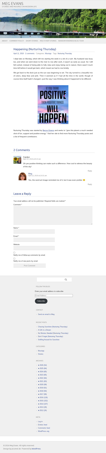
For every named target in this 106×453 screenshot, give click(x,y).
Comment (17, 205)
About (4, 41)
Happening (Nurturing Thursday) (34, 49)
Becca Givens (48, 130)
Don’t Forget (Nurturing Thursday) (50, 336)
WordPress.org (43, 431)
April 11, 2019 (18, 53)
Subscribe (41, 301)
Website (16, 244)
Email (16, 236)
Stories (40, 354)
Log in (40, 421)
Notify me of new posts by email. (25, 261)
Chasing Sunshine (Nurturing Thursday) (52, 327)
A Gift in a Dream (44, 330)
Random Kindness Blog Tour (71, 41)
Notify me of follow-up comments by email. (29, 255)
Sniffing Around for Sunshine (48, 340)
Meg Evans (12, 4)
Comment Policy (16, 41)
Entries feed (42, 425)
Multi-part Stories (48, 41)
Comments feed (44, 428)
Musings (48, 53)
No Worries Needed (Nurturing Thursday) (53, 333)
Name (16, 228)
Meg (30, 174)
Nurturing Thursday (65, 53)
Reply (90, 171)
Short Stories (32, 41)
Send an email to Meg (46, 314)
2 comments (30, 53)
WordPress (36, 449)
